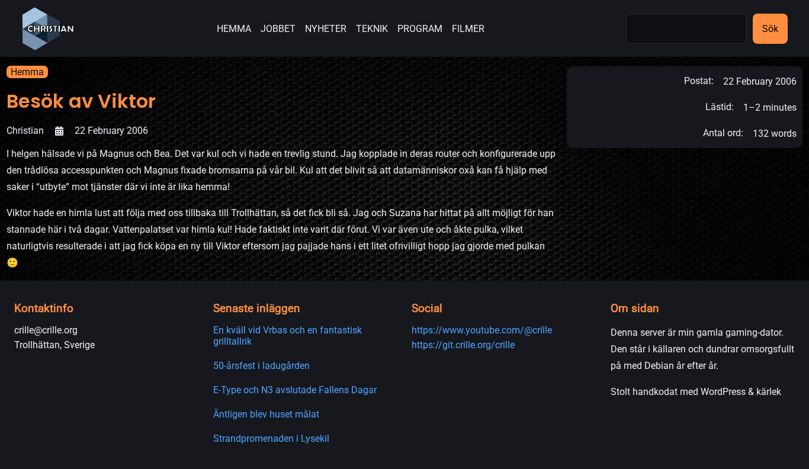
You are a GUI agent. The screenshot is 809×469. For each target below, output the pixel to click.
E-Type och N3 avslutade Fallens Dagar (295, 390)
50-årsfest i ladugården (261, 365)
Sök (770, 28)
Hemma (27, 72)
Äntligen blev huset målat (266, 414)
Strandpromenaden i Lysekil (271, 438)
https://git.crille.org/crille (463, 345)
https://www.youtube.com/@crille (482, 330)
